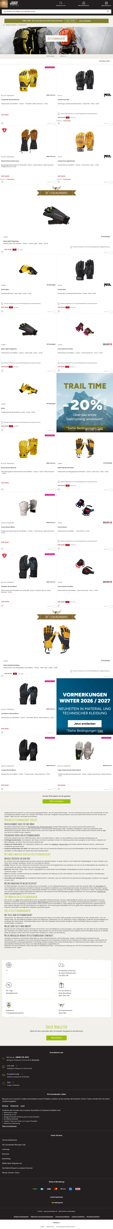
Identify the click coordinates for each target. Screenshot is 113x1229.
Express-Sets (63, 844)
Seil (104, 830)
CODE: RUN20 (70, 21)
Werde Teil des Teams (11, 1173)
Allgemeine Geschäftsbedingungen (42, 1216)
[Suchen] (109, 10)
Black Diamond (43, 902)
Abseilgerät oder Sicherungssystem (40, 827)
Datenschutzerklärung (62, 1216)
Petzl (17, 900)
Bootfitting (6, 1159)
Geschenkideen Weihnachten (65, 1226)
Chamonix (14, 1106)
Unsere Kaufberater (9, 1140)
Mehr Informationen (9, 1126)
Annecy (5, 1106)
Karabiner (55, 844)
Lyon (23, 1106)
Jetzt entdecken (85, 21)
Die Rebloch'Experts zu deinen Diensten (17, 1168)
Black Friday (50, 1226)
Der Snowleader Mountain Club (13, 1145)
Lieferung (5, 1149)
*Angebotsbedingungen (21, 1216)
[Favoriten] (2, 123)
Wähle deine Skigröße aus (12, 1163)
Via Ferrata (99, 886)
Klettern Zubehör (11, 25)
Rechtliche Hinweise (93, 1216)
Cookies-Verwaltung (78, 1216)
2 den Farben (67, 120)
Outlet (42, 1226)
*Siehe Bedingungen (84, 428)
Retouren (5, 1154)
